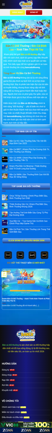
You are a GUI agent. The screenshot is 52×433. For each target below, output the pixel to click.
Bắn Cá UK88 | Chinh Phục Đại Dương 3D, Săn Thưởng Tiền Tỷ (27, 159)
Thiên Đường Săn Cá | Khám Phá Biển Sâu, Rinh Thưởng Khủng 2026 (28, 205)
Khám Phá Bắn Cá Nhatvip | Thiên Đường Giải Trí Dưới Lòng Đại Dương (27, 167)
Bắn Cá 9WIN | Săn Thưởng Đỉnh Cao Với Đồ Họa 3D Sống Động (29, 175)
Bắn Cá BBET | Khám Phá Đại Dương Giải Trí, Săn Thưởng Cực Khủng (29, 150)
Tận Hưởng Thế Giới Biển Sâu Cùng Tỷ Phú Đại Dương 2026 (28, 213)
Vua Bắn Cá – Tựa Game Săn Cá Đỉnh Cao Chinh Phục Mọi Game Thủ (28, 222)
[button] (3, 4)
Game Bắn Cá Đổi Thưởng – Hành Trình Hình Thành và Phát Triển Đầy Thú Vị (26, 300)
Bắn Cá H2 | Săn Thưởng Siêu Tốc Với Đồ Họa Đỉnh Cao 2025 (27, 142)
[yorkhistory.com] (26, 4)
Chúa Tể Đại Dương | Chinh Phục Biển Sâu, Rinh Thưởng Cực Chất (28, 197)
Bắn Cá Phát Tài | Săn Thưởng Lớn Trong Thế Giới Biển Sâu (29, 230)
